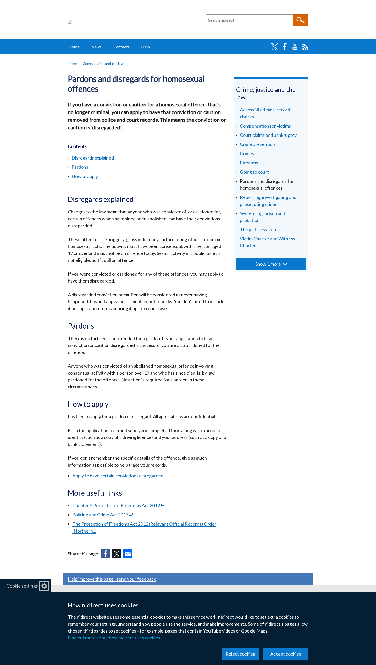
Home (74, 46)
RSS (305, 47)
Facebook (285, 47)
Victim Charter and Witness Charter (267, 242)
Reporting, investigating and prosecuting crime (268, 200)
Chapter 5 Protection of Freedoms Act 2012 (118, 505)
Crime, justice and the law (103, 63)
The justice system (258, 229)
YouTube (295, 47)
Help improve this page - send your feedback (112, 579)
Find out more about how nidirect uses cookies (114, 637)
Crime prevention (257, 144)
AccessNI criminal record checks (265, 113)
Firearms (249, 162)
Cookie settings (22, 586)
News (96, 46)
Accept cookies (285, 654)
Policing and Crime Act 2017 (102, 514)
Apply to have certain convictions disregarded (117, 475)
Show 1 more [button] (268, 264)
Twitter (274, 47)
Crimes (247, 153)
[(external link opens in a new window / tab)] (105, 553)
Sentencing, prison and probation (262, 216)
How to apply (85, 176)
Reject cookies (240, 654)
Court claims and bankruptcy (268, 135)
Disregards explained (93, 158)
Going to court (254, 172)
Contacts (121, 46)
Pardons (80, 167)
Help (145, 46)
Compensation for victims (265, 126)
